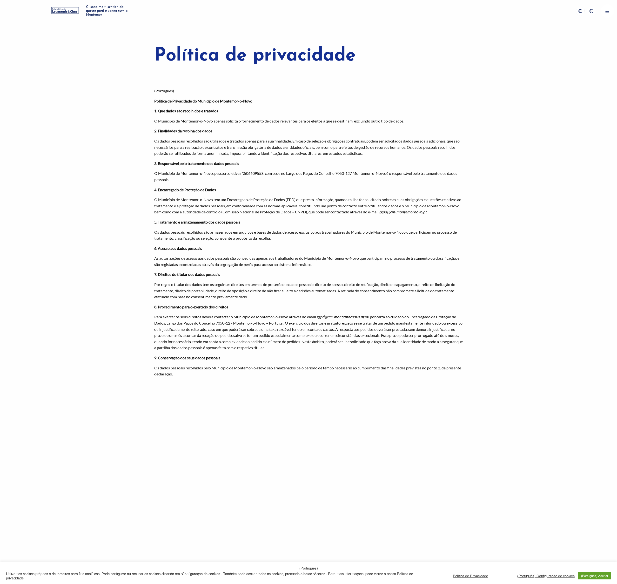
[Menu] (607, 11)
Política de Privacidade (470, 576)
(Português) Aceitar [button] (594, 575)
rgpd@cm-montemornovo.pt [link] (403, 212)
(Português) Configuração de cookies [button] (546, 576)
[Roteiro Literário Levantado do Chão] (65, 11)
